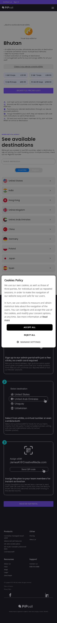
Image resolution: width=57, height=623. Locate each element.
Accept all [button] (30, 327)
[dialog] (28, 311)
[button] (28, 342)
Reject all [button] (29, 335)
